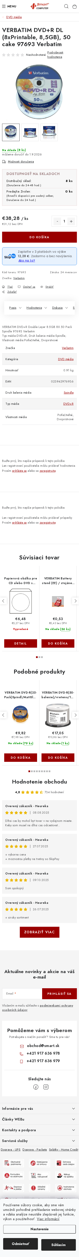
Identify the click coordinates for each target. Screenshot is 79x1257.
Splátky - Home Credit (63, 1149)
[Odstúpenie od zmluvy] (39, 1163)
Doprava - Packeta (35, 1149)
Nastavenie (40, 1229)
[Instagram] (45, 1087)
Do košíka (39, 237)
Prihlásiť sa (59, 994)
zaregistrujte (48, 471)
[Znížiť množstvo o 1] (57, 221)
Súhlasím (58, 1244)
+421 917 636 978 (43, 1053)
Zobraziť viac (39, 932)
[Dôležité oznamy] (39, 1187)
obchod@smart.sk (43, 1045)
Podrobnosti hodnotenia (55, 54)
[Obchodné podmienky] (13, 1163)
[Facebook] (35, 1087)
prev (3, 601)
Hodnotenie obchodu (39, 782)
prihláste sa (19, 471)
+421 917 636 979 (43, 1061)
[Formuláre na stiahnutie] (13, 1175)
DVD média (66, 359)
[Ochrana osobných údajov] (65, 1163)
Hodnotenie (34, 308)
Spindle (69, 392)
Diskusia (57, 308)
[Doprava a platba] (13, 1187)
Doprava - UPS (11, 1149)
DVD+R (68, 404)
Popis (12, 308)
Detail (20, 643)
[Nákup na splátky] (65, 1175)
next (75, 601)
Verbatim (19, 278)
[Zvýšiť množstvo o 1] (71, 221)
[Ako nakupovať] (39, 1175)
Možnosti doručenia (21, 161)
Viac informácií (48, 1219)
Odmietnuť (20, 1243)
